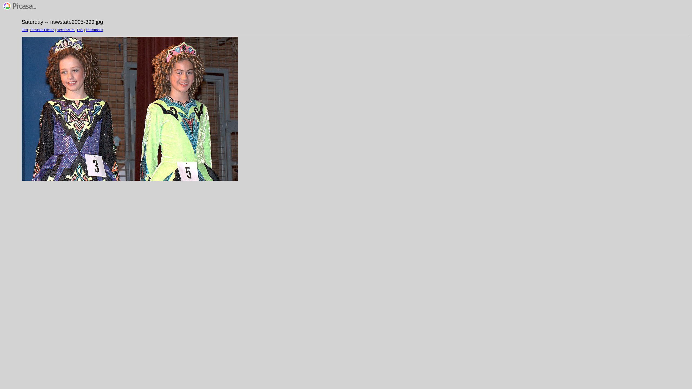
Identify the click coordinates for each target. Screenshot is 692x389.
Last (80, 30)
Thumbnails (94, 30)
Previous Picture (42, 30)
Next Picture (66, 30)
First (25, 30)
